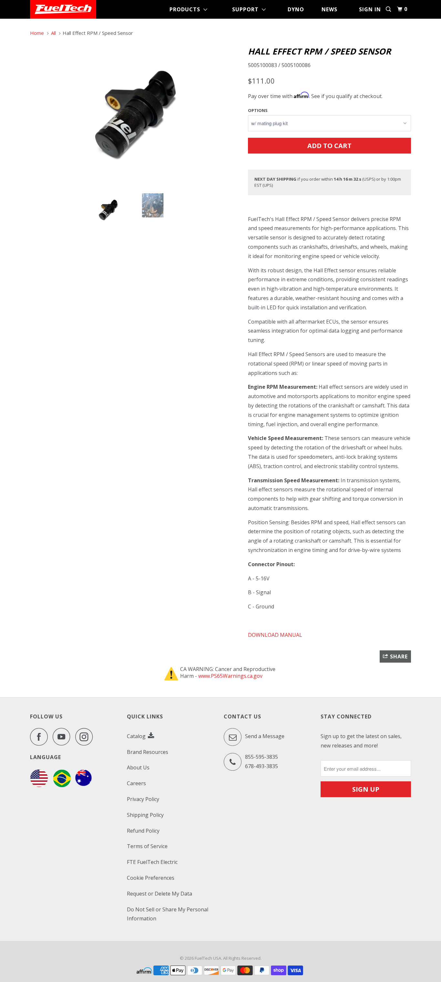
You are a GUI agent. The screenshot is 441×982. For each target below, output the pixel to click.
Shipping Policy (145, 814)
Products (186, 9)
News (329, 9)
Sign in (370, 9)
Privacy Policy (143, 799)
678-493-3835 (261, 766)
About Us (138, 767)
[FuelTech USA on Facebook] (40, 737)
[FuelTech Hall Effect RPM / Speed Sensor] (135, 115)
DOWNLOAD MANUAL (275, 634)
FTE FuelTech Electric (152, 862)
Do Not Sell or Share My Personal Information (167, 914)
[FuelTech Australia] (83, 785)
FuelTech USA (208, 958)
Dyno (296, 9)
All (53, 33)
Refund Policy (143, 830)
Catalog (137, 736)
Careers (136, 783)
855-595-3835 (261, 756)
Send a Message (264, 736)
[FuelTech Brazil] (62, 785)
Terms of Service (147, 846)
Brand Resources (147, 752)
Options (258, 110)
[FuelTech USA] (63, 9)
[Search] (389, 9)
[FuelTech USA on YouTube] (63, 737)
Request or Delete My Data (159, 893)
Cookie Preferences (150, 877)
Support (247, 9)
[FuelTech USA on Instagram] (86, 737)
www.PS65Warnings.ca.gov (230, 675)
